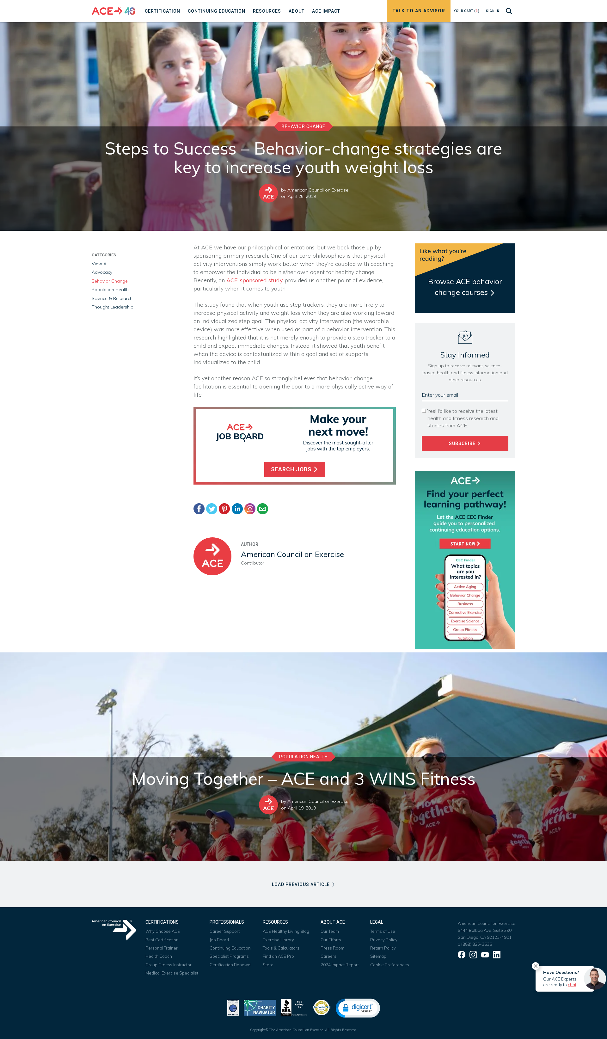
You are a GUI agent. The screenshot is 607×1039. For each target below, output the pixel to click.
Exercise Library (278, 939)
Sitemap (378, 956)
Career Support (225, 931)
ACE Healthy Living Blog (286, 931)
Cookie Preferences (389, 964)
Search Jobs (292, 469)
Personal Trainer (161, 947)
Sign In (493, 11)
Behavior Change (303, 126)
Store (268, 964)
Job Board (219, 939)
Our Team (330, 931)
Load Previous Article (301, 884)
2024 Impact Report (340, 964)
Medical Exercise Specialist (171, 972)
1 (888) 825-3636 (475, 944)
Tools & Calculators (281, 947)
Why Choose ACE (162, 931)
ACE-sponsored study (254, 280)
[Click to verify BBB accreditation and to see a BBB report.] (294, 1007)
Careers (328, 956)
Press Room (332, 947)
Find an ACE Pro (278, 956)
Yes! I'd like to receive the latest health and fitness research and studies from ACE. (463, 418)
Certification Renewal (230, 964)
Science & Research (112, 298)
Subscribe (463, 443)
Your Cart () (467, 11)
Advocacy (102, 272)
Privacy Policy (383, 939)
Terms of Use (382, 931)
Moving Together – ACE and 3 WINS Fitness (303, 778)
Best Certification (162, 939)
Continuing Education (230, 947)
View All (100, 263)
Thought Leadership (112, 307)
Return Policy (383, 947)
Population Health (110, 289)
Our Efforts (331, 939)
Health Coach (158, 956)
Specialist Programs (229, 956)
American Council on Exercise (317, 190)
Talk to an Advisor (418, 11)
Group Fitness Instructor (168, 964)
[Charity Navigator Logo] (260, 1007)
